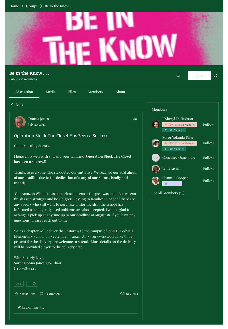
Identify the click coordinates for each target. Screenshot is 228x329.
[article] (75, 216)
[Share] (135, 119)
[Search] (178, 75)
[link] (24, 91)
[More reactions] (32, 284)
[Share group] (216, 75)
